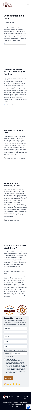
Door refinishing (15, 83)
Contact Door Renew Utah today (16, 291)
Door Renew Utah (9, 28)
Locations (11, 396)
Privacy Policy (17, 371)
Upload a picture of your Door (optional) (14, 350)
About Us (18, 397)
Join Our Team (25, 397)
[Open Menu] (28, 5)
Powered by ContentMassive (15, 404)
